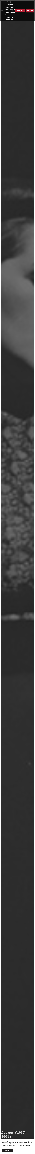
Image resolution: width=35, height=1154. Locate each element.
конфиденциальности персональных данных (21, 1146)
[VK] (32, 10)
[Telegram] (28, 10)
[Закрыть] (33, 1140)
